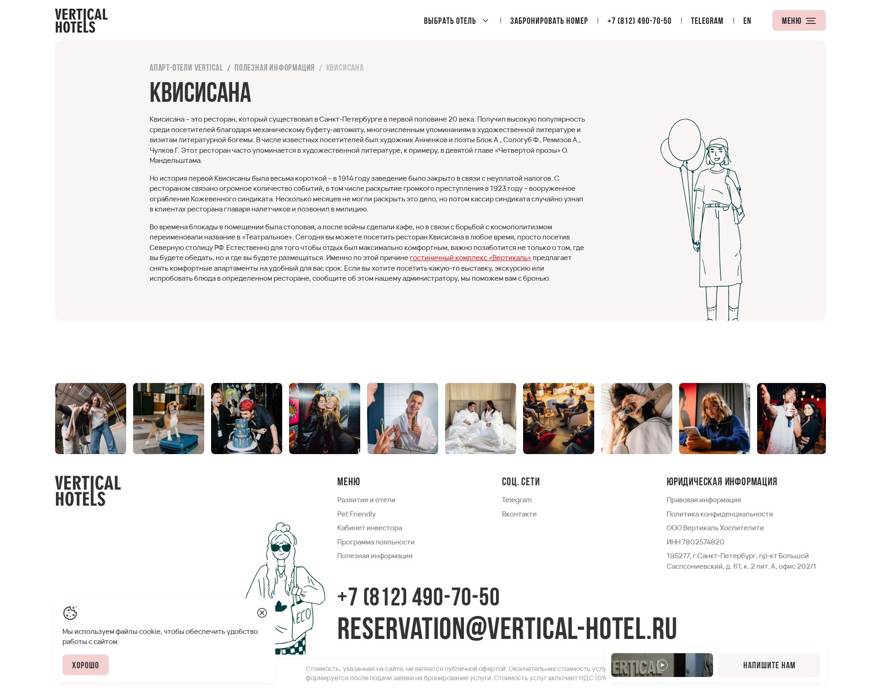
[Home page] (81, 20)
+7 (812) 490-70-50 (418, 599)
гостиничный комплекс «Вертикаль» (470, 257)
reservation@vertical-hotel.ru (507, 631)
